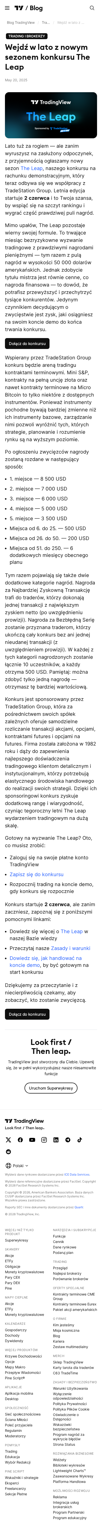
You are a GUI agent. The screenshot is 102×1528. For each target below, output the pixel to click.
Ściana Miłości (16, 1419)
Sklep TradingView (68, 1362)
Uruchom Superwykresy (51, 1088)
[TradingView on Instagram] (44, 1140)
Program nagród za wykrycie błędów (68, 1436)
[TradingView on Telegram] (68, 1140)
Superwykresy (16, 1240)
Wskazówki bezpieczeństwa (66, 1426)
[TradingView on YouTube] (32, 1140)
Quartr (79, 1207)
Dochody (12, 1335)
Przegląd (60, 1268)
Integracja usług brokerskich (66, 1504)
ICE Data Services (76, 1174)
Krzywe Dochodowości (23, 1356)
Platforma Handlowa (69, 1481)
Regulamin (13, 1430)
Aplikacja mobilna (19, 1393)
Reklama (60, 1497)
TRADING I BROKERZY (26, 36)
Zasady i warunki (70, 948)
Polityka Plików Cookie (71, 1409)
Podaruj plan (63, 1252)
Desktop (12, 1399)
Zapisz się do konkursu (37, 874)
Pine (8, 1288)
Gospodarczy (16, 1330)
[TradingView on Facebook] (20, 1140)
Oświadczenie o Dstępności (66, 1417)
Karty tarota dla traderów (73, 1367)
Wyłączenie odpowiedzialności (68, 1396)
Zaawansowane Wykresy (73, 1476)
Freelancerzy (15, 1488)
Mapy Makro (15, 1367)
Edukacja (12, 1457)
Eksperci (12, 1483)
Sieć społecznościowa (23, 1414)
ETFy (9, 1261)
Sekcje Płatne (16, 1494)
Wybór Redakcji (17, 1462)
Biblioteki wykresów (69, 1465)
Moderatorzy (15, 1436)
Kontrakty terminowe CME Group (74, 1296)
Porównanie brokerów (70, 1279)
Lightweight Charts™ (69, 1471)
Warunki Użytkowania (70, 1388)
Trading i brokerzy (47, 22)
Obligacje (12, 1266)
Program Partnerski (68, 1512)
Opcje (10, 1361)
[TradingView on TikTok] (80, 1140)
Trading (11, 1451)
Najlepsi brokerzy (67, 1273)
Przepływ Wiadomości (23, 1372)
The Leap (32, 168)
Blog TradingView (21, 22)
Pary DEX (12, 1283)
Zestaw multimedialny (70, 1347)
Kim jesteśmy (63, 1325)
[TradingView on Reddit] (8, 1152)
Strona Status (64, 1444)
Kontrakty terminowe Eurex (75, 1304)
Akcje (9, 1255)
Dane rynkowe (64, 1247)
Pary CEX (12, 1277)
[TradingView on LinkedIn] (56, 1140)
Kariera (58, 1341)
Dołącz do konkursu (27, 343)
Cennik (58, 1242)
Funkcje (59, 1236)
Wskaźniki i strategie (21, 1477)
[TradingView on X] (8, 1140)
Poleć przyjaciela (18, 1425)
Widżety (59, 1460)
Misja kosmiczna (66, 1330)
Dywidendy (14, 1341)
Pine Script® (15, 1378)
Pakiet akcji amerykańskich (75, 1309)
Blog (56, 1336)
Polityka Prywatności (70, 1404)
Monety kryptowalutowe (24, 1272)
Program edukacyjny (70, 1518)
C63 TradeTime (65, 1373)
